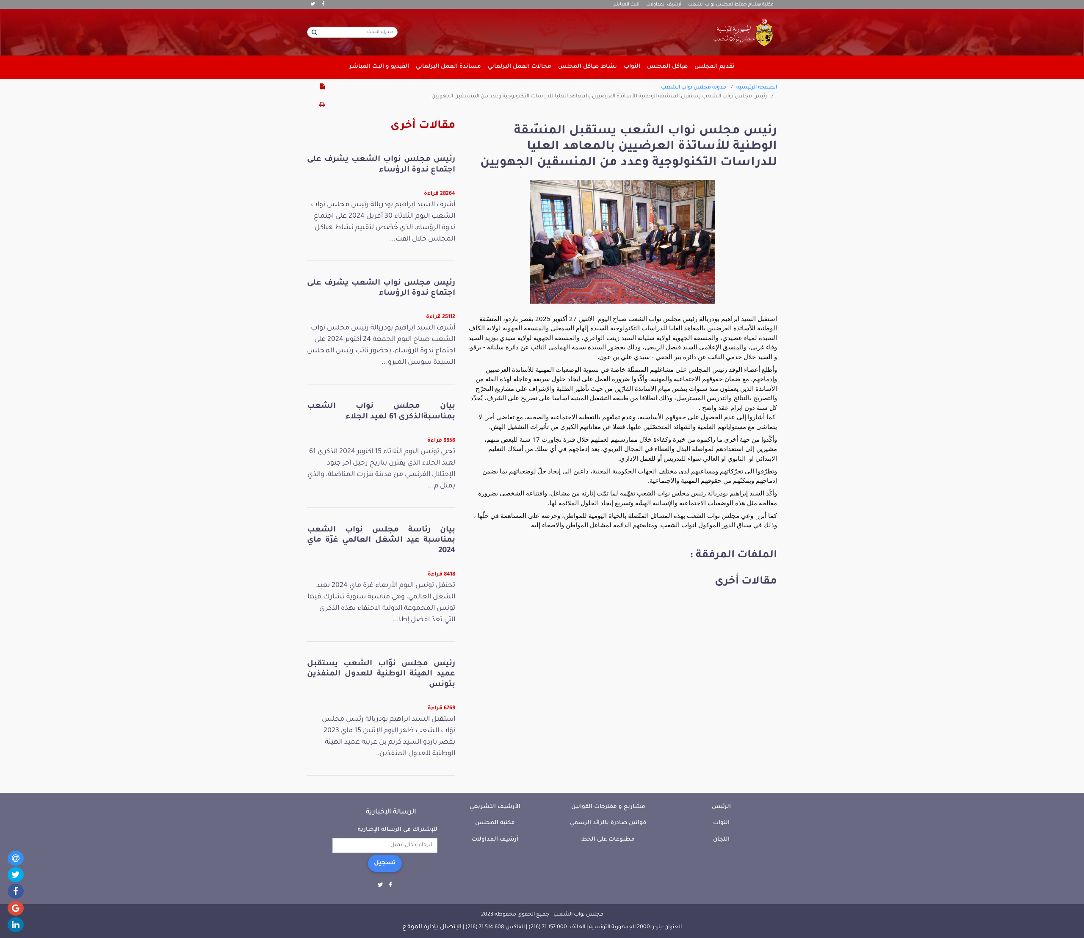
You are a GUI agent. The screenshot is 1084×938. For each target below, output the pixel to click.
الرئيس (721, 807)
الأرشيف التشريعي (495, 807)
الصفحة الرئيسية (756, 88)
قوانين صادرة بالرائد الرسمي (608, 823)
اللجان (721, 839)
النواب (721, 823)
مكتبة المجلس (495, 823)
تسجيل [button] (385, 863)
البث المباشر (626, 4)
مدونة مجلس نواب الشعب (693, 88)
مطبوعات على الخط (608, 839)
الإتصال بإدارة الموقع (432, 927)
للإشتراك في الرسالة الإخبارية (397, 830)
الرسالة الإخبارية (391, 812)
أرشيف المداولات (663, 4)
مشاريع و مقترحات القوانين (608, 807)
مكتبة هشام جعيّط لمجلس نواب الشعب (731, 4)
